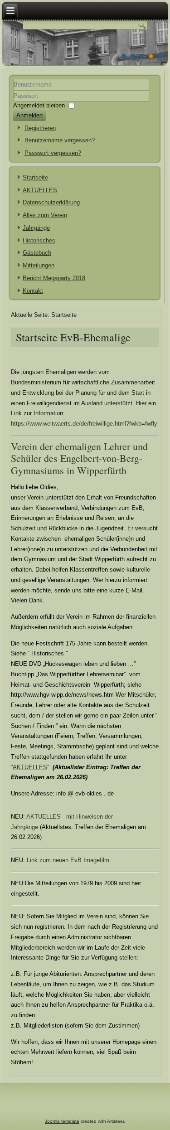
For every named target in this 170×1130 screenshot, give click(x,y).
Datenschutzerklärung (51, 202)
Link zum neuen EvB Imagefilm (68, 860)
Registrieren (40, 128)
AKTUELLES (40, 190)
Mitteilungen (38, 265)
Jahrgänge (36, 227)
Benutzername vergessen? (59, 140)
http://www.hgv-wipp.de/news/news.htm (63, 694)
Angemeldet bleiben (39, 105)
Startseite (35, 177)
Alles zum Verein (45, 215)
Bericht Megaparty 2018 (54, 278)
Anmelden (29, 115)
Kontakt (33, 290)
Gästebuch (37, 252)
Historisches (39, 240)
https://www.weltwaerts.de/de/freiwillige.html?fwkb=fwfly (84, 423)
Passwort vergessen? (52, 153)
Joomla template (62, 1121)
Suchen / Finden (32, 726)
